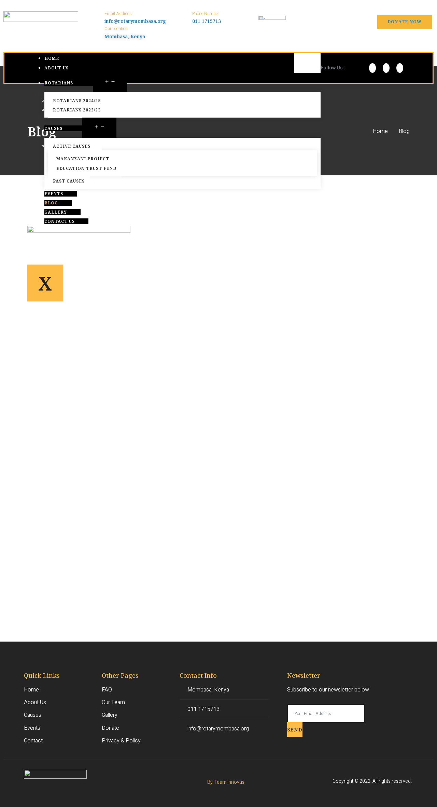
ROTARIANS (58, 83)
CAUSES (53, 128)
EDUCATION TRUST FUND (86, 168)
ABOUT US (56, 68)
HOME (51, 58)
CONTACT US (59, 221)
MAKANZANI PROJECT (82, 159)
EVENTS (53, 194)
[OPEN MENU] (110, 82)
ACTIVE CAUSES (71, 146)
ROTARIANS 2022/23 (77, 110)
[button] (404, 22)
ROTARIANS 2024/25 (77, 101)
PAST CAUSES (69, 181)
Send (294, 729)
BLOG (51, 203)
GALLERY (55, 212)
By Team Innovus (225, 782)
